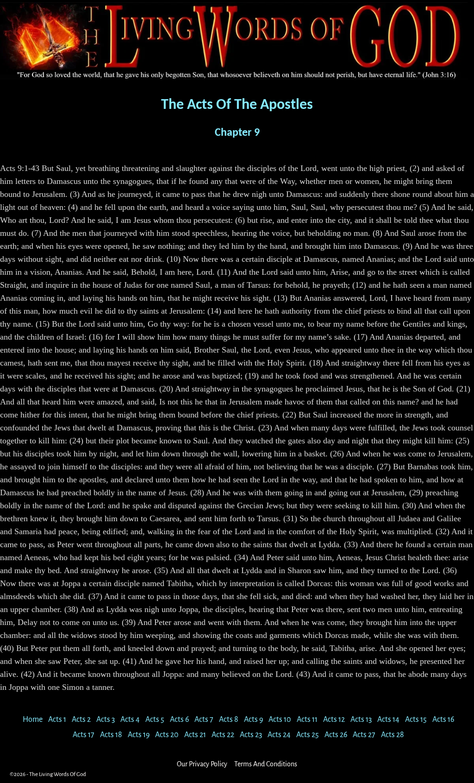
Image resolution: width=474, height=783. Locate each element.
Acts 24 (279, 735)
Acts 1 (57, 719)
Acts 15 (416, 719)
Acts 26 (335, 735)
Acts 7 (203, 719)
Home (33, 719)
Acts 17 (83, 735)
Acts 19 (139, 735)
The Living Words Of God (57, 774)
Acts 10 (279, 719)
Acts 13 (361, 719)
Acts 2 (81, 719)
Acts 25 (307, 735)
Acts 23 (251, 735)
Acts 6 (179, 719)
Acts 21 (195, 735)
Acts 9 (253, 719)
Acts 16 (443, 719)
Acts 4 (130, 719)
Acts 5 (154, 719)
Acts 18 (111, 735)
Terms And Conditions (265, 764)
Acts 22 (223, 735)
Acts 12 (334, 719)
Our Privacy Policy (202, 764)
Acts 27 (364, 735)
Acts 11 (307, 719)
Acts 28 (392, 735)
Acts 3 (105, 719)
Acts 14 (388, 719)
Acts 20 (167, 735)
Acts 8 (228, 719)
